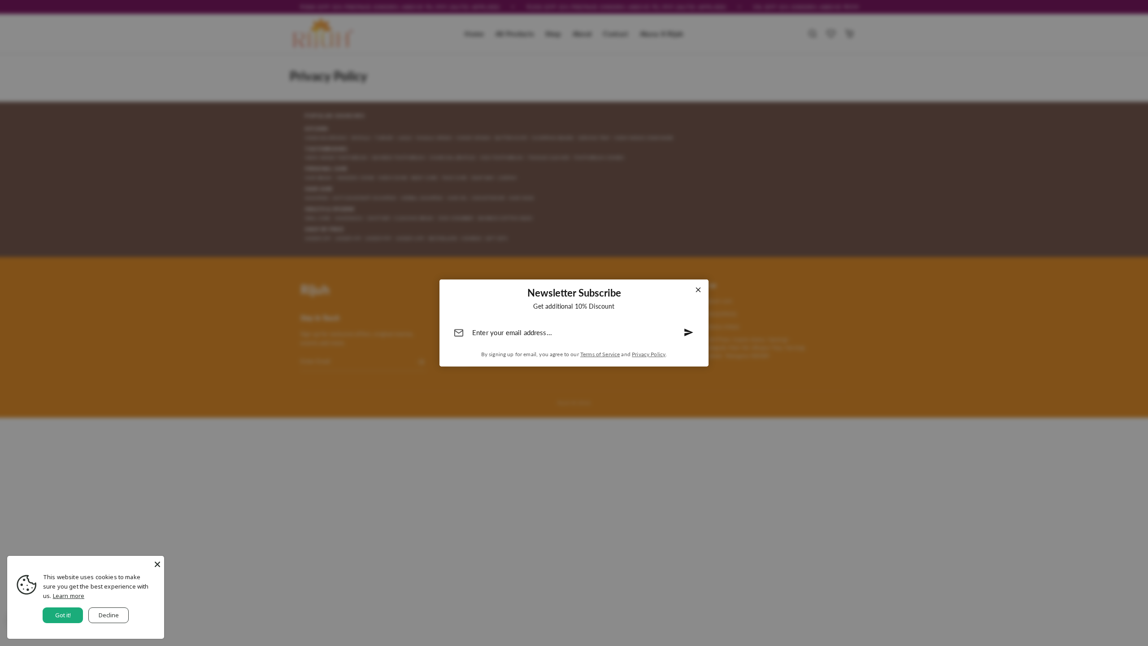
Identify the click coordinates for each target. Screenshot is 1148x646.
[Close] (698, 290)
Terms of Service (600, 354)
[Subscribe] (689, 332)
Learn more (69, 596)
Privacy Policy (648, 354)
